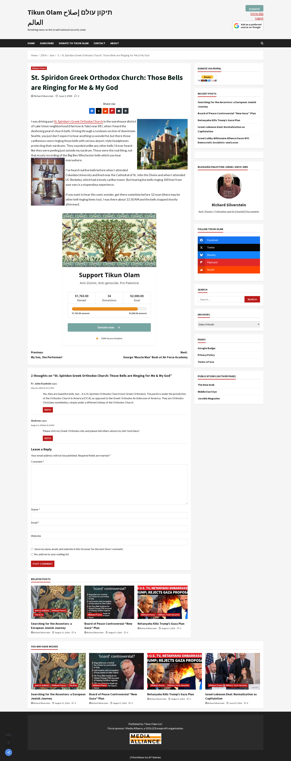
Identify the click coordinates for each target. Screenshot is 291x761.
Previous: (46, 354)
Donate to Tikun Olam (74, 43)
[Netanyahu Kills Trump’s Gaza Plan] (163, 602)
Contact (99, 43)
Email (35, 522)
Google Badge (206, 348)
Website (36, 535)
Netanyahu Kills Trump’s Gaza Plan (161, 624)
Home (31, 43)
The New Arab (206, 384)
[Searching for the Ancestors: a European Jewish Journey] (56, 602)
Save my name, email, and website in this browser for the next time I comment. (79, 549)
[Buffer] (125, 111)
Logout (259, 18)
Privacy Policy (206, 355)
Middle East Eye (207, 391)
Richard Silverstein (43, 96)
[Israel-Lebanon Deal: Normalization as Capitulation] (232, 671)
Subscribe (47, 43)
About (114, 43)
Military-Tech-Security (168, 614)
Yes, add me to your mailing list (51, 554)
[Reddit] (105, 111)
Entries (256, 13)
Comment (37, 461)
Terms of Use (206, 361)
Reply (47, 409)
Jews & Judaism (42, 610)
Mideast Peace (39, 68)
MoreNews (137, 757)
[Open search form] (262, 43)
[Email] (119, 111)
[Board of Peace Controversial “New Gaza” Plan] (109, 602)
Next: (155, 354)
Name (35, 509)
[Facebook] (92, 111)
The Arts (39, 614)
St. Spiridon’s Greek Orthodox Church (78, 121)
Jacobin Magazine (209, 398)
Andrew (36, 420)
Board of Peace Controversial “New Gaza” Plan (227, 113)
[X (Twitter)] (99, 111)
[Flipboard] (112, 111)
